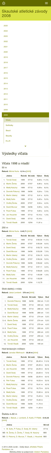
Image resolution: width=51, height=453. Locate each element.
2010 (6, 104)
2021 (6, 46)
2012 (6, 94)
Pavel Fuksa (11, 210)
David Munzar (11, 207)
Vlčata (8, 120)
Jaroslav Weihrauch (17, 352)
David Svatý (11, 218)
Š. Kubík (30, 417)
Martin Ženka (11, 183)
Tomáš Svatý (11, 179)
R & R (8, 141)
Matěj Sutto (10, 199)
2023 (6, 36)
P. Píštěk (38, 417)
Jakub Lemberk (15, 292)
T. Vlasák (28, 436)
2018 (6, 62)
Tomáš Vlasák (11, 222)
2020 (6, 52)
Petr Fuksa (10, 380)
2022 (6, 41)
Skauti (8, 130)
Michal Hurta (14, 171)
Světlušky (9, 125)
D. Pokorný (10, 436)
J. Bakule (12, 417)
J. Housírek (37, 436)
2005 (28, 171)
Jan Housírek (11, 214)
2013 (6, 88)
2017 (6, 67)
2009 (6, 109)
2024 (6, 31)
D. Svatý (25, 428)
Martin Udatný (11, 195)
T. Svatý (26, 432)
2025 (6, 25)
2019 (6, 57)
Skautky (9, 135)
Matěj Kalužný (11, 187)
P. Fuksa (17, 428)
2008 (6, 115)
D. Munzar (20, 436)
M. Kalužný (34, 432)
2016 (6, 73)
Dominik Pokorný (13, 191)
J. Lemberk (21, 417)
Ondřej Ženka (11, 203)
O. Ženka (18, 432)
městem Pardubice (41, 451)
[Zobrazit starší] (25, 146)
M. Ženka (10, 432)
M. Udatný (33, 428)
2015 (6, 78)
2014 (6, 83)
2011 (6, 99)
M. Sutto (9, 428)
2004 (36, 352)
